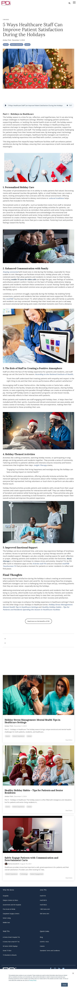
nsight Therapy (40, 465)
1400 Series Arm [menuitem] (45, 909)
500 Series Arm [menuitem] (44, 913)
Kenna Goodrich (13, 864)
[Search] (69, 3)
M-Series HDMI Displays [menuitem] (10, 946)
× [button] (73, 972)
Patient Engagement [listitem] (36, 874)
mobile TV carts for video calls (23, 279)
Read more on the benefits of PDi (38, 621)
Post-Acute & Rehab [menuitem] (9, 909)
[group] (38, 105)
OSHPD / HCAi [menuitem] (44, 942)
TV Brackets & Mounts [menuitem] (10, 955)
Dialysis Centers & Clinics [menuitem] (10, 900)
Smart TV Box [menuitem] (7, 950)
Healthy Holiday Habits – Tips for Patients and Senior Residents (34, 791)
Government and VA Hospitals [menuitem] (12, 905)
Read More (69, 740)
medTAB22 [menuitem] (43, 905)
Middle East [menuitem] (6, 922)
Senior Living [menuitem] (7, 918)
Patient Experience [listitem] (18, 736)
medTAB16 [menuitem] (43, 900)
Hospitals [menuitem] (5, 896)
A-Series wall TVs (39, 563)
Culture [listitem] (29, 736)
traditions (60, 198)
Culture (27, 44)
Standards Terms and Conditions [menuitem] (50, 950)
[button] (74, 2)
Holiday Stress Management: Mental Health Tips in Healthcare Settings (32, 721)
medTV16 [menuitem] (43, 896)
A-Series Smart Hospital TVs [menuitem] (11, 937)
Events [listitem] (8, 736)
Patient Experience (16, 44)
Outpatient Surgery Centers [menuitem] (11, 913)
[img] (67, 105)
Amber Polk (7, 40)
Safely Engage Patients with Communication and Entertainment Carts (31, 859)
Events (6, 44)
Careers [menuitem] (42, 946)
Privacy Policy (32, 980)
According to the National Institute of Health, (54, 374)
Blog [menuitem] (41, 937)
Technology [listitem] (23, 874)
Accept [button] (64, 984)
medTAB (9, 299)
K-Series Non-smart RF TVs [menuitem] (11, 942)
